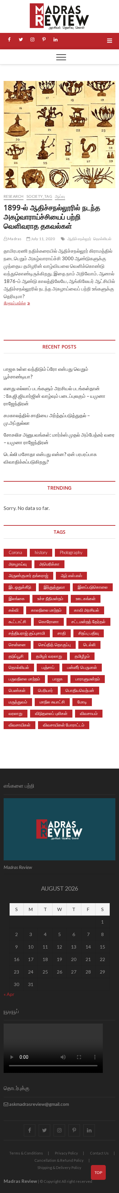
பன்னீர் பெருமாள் (82, 667)
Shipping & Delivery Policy (59, 1167)
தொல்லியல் (102, 238)
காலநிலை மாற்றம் (46, 610)
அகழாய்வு (18, 564)
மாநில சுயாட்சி (52, 701)
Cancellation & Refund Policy (59, 1160)
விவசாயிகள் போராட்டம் (63, 724)
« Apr (9, 994)
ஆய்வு (60, 196)
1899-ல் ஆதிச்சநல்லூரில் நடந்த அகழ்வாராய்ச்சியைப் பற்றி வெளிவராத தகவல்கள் (52, 216)
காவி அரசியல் (86, 610)
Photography (71, 552)
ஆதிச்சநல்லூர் (79, 238)
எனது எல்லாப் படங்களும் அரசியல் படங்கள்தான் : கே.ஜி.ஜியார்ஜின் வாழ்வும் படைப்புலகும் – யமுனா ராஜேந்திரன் (54, 395)
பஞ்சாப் (48, 667)
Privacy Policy (66, 1153)
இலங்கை (17, 598)
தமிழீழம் (82, 656)
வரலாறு (15, 713)
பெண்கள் (17, 690)
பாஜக (58, 678)
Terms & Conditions (26, 1153)
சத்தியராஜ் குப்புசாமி (27, 633)
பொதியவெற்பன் (79, 690)
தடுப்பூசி (16, 656)
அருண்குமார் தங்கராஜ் (28, 575)
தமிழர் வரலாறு (49, 656)
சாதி (62, 633)
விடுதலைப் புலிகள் (51, 713)
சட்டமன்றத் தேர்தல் (88, 621)
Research (14, 196)
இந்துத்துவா (54, 587)
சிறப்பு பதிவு (88, 633)
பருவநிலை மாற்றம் (24, 678)
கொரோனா (49, 621)
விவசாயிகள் (19, 724)
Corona (15, 552)
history (41, 552)
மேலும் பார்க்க (31, 303)
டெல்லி (89, 644)
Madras (14, 238)
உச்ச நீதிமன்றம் (50, 598)
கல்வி (14, 610)
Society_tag (39, 196)
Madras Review (20, 1181)
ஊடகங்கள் (86, 598)
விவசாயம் (89, 713)
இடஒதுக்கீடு (20, 587)
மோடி (82, 701)
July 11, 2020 (42, 238)
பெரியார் (45, 690)
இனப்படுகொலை (93, 587)
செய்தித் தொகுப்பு (54, 644)
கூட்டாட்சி (17, 621)
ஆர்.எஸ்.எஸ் (71, 575)
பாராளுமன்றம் (87, 678)
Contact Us (99, 1153)
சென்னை (17, 644)
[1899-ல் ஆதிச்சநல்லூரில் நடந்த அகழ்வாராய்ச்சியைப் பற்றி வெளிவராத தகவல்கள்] (59, 135)
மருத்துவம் (18, 701)
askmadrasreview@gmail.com (38, 1104)
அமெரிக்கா (49, 564)
